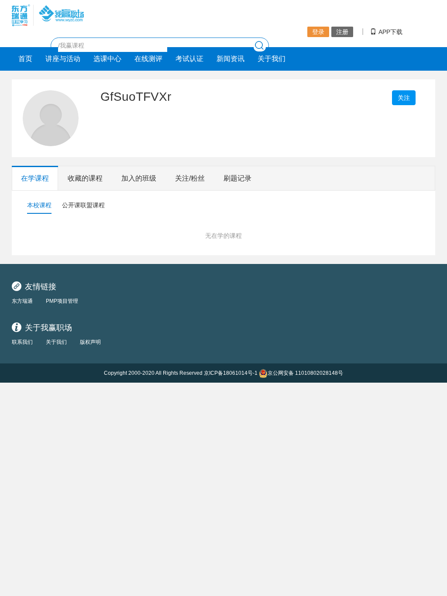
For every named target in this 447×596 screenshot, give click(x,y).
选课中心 (107, 58)
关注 (404, 97)
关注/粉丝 (190, 178)
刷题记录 (237, 178)
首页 (25, 58)
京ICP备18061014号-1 (231, 373)
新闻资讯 (230, 58)
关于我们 (271, 58)
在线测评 (148, 58)
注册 (342, 31)
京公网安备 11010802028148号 (305, 373)
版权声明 (90, 342)
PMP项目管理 (62, 301)
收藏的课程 (85, 178)
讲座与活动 (62, 58)
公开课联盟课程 (83, 205)
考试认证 (189, 58)
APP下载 (390, 31)
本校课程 (39, 205)
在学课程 (35, 178)
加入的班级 (138, 178)
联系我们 (22, 342)
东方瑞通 (22, 301)
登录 (318, 31)
